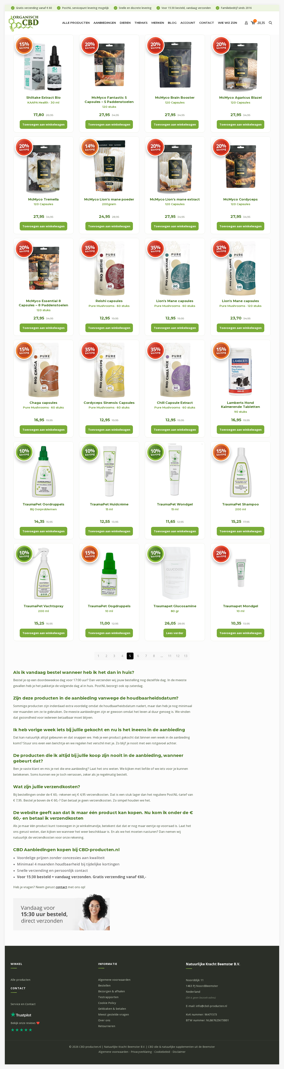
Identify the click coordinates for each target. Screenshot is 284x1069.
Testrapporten (108, 997)
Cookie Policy (107, 1003)
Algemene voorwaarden (114, 980)
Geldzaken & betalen (112, 1008)
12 (177, 656)
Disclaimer (179, 1052)
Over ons (104, 1020)
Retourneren (106, 1026)
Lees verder (174, 633)
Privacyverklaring (141, 1052)
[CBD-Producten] (23, 22)
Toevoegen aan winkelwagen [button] (43, 124)
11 (170, 656)
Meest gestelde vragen (113, 1014)
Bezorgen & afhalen (111, 991)
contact (61, 887)
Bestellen (104, 985)
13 (185, 656)
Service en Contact (23, 1004)
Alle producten (20, 980)
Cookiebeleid (162, 1052)
